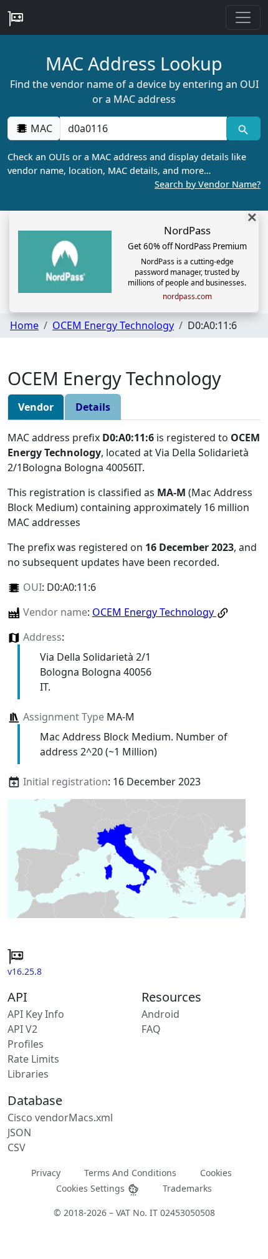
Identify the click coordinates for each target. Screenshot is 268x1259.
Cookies (216, 1173)
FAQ (151, 1029)
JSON (19, 1132)
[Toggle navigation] (243, 17)
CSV (16, 1147)
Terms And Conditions (130, 1173)
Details (92, 407)
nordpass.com (187, 297)
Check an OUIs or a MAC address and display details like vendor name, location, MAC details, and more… (134, 170)
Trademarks (187, 1188)
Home (24, 325)
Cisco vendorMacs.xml (60, 1117)
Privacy (45, 1173)
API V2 (22, 1029)
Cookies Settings (91, 1188)
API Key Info (35, 1014)
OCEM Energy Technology (113, 325)
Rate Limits (33, 1059)
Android (160, 1014)
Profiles (25, 1044)
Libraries (28, 1074)
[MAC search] (243, 128)
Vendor (36, 407)
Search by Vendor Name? (208, 184)
